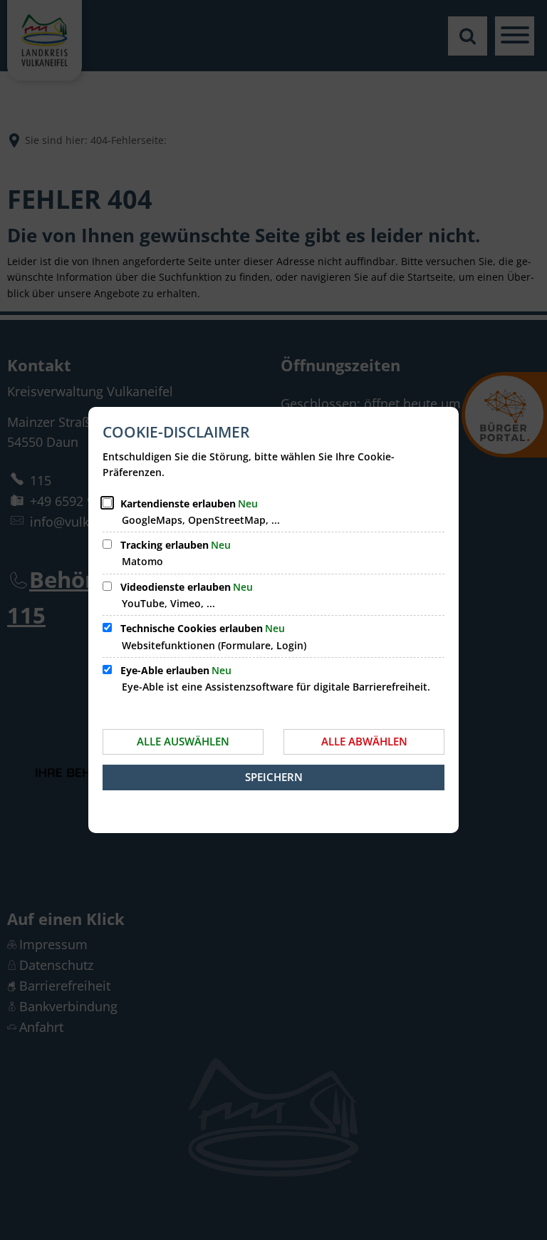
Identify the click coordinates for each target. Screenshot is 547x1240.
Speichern (274, 777)
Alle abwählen (364, 741)
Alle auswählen (183, 741)
